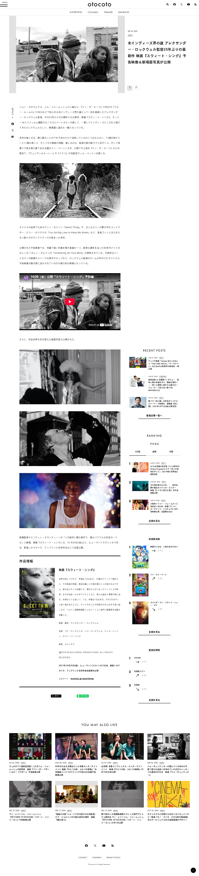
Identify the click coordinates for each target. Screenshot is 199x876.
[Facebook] (174, 4)
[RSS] (195, 4)
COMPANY (96, 857)
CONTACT (83, 857)
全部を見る (154, 521)
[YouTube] (188, 4)
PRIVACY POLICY (113, 857)
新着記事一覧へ (154, 416)
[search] (167, 4)
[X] (181, 4)
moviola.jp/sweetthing (82, 679)
